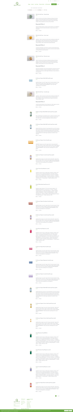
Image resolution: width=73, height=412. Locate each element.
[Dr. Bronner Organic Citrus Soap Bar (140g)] (31, 142)
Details (40, 30)
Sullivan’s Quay (29, 401)
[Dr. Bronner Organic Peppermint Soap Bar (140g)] (31, 262)
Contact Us (22, 403)
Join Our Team (23, 402)
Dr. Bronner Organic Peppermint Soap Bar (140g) (44, 260)
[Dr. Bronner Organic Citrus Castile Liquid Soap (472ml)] (31, 305)
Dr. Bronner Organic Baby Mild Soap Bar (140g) (44, 78)
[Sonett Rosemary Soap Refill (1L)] (31, 335)
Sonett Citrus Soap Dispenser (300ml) (42, 168)
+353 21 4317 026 (17, 403)
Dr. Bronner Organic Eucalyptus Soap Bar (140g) (44, 201)
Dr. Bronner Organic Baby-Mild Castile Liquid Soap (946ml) (46, 287)
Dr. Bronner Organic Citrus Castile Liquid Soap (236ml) (46, 318)
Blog (21, 404)
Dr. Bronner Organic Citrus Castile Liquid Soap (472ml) (46, 303)
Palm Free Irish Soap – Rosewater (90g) (43, 56)
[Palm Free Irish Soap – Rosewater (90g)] (31, 58)
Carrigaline (28, 402)
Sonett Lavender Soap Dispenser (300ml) (43, 366)
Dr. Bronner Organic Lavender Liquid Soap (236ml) (45, 215)
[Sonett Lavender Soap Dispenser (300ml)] (31, 368)
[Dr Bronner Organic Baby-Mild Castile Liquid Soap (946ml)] (31, 114)
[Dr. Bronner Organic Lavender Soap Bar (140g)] (31, 276)
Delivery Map (29, 406)
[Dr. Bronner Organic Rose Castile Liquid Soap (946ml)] (31, 384)
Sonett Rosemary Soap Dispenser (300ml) (43, 349)
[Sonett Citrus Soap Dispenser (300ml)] (31, 170)
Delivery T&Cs (29, 407)
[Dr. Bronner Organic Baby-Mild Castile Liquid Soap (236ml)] (31, 126)
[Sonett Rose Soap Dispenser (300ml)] (31, 230)
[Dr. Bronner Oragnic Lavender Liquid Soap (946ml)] (31, 157)
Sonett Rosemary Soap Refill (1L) (41, 333)
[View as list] (46, 10)
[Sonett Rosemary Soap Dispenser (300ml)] (31, 352)
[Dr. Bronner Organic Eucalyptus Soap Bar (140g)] (31, 203)
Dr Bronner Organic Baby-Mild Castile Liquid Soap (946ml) (46, 111)
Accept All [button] (70, 410)
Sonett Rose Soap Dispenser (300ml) (42, 228)
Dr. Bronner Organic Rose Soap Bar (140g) (43, 246)
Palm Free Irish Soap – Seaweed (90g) (42, 14)
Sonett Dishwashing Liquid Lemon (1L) (43, 184)
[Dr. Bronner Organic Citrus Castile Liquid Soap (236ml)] (31, 320)
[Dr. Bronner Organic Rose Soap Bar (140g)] (31, 248)
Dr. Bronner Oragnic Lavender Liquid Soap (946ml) (45, 155)
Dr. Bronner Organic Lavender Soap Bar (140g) (44, 274)
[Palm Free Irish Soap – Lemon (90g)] (31, 37)
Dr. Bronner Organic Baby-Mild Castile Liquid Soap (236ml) (46, 124)
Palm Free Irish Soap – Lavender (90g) (42, 92)
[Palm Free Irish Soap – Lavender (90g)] (31, 94)
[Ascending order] (36, 10)
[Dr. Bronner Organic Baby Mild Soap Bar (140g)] (31, 80)
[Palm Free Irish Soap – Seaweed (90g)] (31, 16)
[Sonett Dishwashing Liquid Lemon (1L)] (31, 186)
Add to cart (37, 30)
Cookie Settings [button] (66, 410)
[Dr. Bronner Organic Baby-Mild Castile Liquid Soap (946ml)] (31, 289)
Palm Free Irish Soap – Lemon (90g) (42, 35)
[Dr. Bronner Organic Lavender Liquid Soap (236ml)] (31, 217)
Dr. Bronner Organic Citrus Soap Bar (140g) (43, 140)
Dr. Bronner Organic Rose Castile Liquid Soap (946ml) (45, 382)
